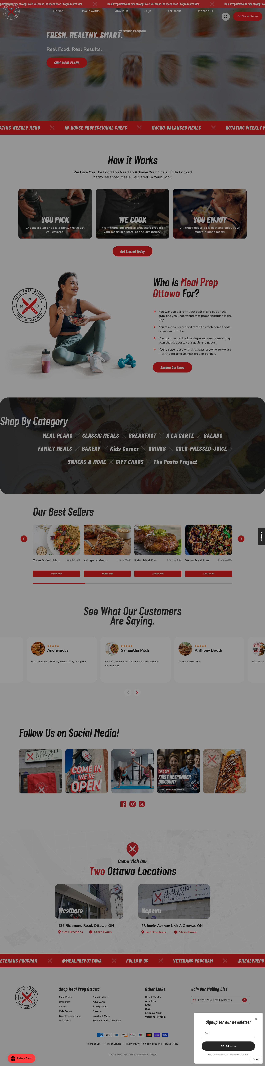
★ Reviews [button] (261, 536)
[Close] (256, 1019)
